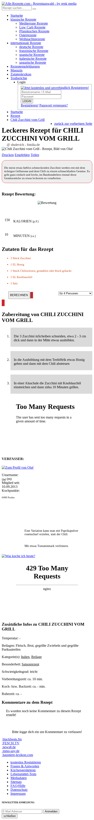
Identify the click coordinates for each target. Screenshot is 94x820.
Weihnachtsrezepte (32, 39)
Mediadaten (18, 778)
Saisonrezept (30, 664)
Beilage (36, 657)
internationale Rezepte (25, 43)
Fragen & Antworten (24, 766)
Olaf (4, 479)
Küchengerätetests (23, 770)
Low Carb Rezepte (32, 27)
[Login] (34, 9)
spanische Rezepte (32, 55)
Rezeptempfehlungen (25, 66)
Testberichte (18, 78)
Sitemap (16, 782)
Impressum (18, 793)
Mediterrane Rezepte (33, 23)
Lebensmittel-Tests (23, 774)
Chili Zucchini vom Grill (27, 120)
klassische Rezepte (23, 19)
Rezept (15, 116)
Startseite (16, 15)
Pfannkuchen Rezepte (34, 31)
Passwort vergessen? (53, 105)
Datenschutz (19, 790)
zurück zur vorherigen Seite (73, 123)
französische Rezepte (33, 51)
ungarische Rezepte (32, 62)
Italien (25, 657)
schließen (9, 816)
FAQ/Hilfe (17, 786)
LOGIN (27, 101)
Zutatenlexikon (20, 74)
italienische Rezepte (33, 58)
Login (21, 82)
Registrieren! (29, 105)
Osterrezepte (28, 35)
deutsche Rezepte (31, 47)
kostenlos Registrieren (25, 762)
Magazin (16, 70)
